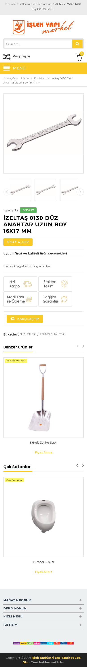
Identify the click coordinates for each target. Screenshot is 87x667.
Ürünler (25, 78)
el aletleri (28, 334)
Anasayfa (9, 78)
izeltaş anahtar (52, 334)
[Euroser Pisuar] (43, 517)
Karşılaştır (27, 319)
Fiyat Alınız (18, 242)
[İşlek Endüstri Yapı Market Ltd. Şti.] (43, 27)
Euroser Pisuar (43, 562)
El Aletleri (40, 78)
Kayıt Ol (37, 9)
